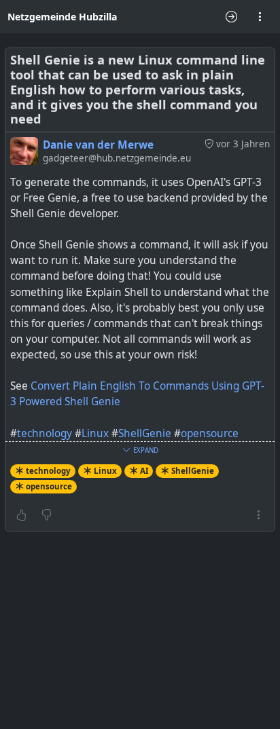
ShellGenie (144, 433)
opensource (210, 433)
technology (44, 433)
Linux (95, 433)
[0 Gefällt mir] (21, 514)
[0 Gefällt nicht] (46, 514)
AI (144, 471)
